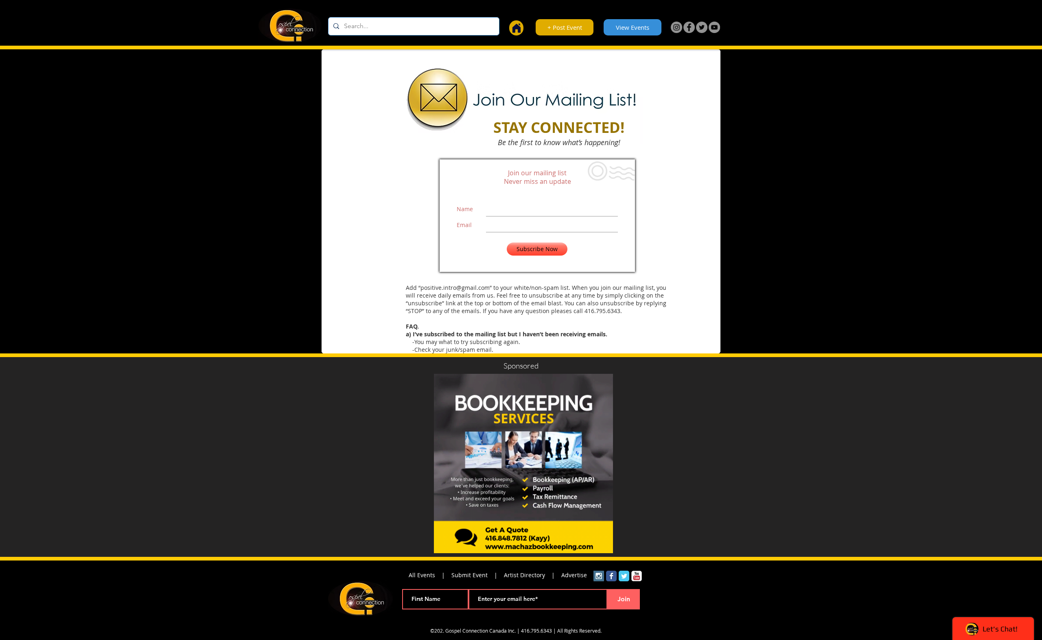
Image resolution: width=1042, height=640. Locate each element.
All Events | (430, 575)
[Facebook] (689, 27)
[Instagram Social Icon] (598, 576)
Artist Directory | (532, 575)
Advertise (574, 575)
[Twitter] (701, 27)
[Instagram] (676, 27)
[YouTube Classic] (636, 576)
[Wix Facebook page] (611, 576)
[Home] (516, 27)
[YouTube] (714, 27)
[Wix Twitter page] (624, 576)
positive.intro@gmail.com (455, 287)
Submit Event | (477, 575)
